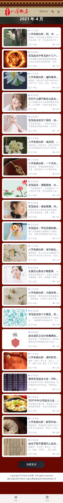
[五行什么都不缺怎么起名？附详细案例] (15, 102)
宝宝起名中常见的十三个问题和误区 (43, 57)
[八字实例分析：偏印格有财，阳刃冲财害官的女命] (15, 80)
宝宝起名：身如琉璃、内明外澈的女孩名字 (43, 208)
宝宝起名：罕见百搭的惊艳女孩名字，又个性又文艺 (43, 229)
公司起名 (34, 396)
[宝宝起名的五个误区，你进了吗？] (15, 123)
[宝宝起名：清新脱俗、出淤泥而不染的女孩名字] (15, 188)
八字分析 (34, 30)
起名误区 (34, 52)
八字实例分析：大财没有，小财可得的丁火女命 (43, 294)
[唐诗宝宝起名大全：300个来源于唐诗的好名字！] (15, 382)
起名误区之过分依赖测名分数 (43, 337)
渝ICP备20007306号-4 (17, 478)
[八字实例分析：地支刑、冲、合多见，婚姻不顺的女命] (15, 145)
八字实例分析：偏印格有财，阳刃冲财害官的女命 (42, 78)
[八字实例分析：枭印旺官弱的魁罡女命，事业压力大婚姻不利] (15, 360)
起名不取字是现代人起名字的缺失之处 (43, 445)
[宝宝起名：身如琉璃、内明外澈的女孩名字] (15, 210)
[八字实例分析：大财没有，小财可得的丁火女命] (15, 296)
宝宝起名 (34, 181)
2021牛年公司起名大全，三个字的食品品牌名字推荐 (43, 402)
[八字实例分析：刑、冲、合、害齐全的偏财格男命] (15, 37)
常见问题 (34, 95)
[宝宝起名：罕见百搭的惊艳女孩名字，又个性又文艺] (15, 231)
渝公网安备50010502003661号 (42, 478)
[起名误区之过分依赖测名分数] (15, 339)
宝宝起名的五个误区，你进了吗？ (43, 121)
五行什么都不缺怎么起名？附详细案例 (43, 100)
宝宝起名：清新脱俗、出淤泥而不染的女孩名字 (43, 186)
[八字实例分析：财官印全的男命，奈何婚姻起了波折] (15, 425)
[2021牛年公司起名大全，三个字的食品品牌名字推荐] (15, 404)
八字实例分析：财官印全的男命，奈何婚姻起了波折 (43, 423)
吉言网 (31, 475)
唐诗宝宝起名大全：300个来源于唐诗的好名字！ (43, 380)
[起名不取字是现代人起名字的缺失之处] (15, 447)
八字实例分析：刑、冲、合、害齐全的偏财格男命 (42, 35)
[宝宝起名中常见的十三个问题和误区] (15, 59)
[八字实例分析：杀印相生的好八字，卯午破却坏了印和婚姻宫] (15, 253)
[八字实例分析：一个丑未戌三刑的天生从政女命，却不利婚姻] (15, 166)
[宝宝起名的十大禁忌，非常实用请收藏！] (15, 317)
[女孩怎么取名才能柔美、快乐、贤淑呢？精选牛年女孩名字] (15, 274)
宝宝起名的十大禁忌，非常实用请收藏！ (43, 315)
